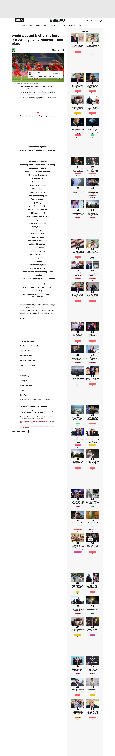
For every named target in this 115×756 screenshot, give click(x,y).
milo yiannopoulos (92, 90)
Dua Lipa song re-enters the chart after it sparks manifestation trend (78, 502)
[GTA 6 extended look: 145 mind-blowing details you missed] (77, 370)
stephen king (92, 173)
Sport (13, 31)
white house (92, 217)
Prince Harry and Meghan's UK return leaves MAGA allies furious (78, 713)
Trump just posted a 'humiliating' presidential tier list (78, 441)
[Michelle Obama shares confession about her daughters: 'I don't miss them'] (77, 99)
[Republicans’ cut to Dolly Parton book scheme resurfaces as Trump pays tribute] (92, 453)
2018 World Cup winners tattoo (27, 423)
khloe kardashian (78, 551)
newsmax (78, 217)
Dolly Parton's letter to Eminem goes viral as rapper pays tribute (92, 631)
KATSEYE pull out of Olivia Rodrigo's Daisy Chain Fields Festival (78, 669)
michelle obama (78, 112)
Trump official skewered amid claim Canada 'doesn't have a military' (78, 691)
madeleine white (92, 445)
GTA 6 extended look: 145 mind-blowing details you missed (78, 380)
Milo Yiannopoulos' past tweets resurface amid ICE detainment (92, 86)
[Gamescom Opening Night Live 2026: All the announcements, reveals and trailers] (92, 660)
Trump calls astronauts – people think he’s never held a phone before (78, 170)
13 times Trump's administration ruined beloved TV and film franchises (92, 587)
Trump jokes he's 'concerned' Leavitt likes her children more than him (92, 109)
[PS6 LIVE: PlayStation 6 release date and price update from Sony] (77, 182)
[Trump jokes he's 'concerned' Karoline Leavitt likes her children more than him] (92, 99)
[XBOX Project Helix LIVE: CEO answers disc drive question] (92, 515)
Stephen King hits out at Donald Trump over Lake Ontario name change (92, 170)
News (31, 25)
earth (92, 135)
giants (92, 506)
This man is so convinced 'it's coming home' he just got (36, 421)
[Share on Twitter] (61, 50)
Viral (64, 25)
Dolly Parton (92, 467)
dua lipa (77, 506)
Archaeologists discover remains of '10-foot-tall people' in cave (92, 502)
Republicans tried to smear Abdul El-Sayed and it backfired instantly (92, 546)
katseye (77, 673)
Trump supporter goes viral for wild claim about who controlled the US (77, 587)
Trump (45, 25)
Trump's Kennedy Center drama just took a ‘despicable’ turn (92, 274)
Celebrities (72, 25)
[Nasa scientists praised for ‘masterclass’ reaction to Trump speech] (77, 121)
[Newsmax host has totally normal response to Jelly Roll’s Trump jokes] (77, 204)
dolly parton (92, 634)
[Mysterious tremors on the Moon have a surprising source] (92, 743)
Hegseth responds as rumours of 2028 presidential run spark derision (92, 191)
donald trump (92, 112)
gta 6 (93, 52)
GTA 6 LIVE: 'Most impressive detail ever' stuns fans (92, 252)
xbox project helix (92, 529)
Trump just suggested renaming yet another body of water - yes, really (77, 87)
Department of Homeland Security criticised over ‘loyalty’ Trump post (92, 336)
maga (78, 591)
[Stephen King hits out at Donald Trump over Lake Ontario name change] (92, 161)
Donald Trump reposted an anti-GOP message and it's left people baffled (92, 296)
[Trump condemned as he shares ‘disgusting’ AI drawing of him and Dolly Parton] (77, 37)
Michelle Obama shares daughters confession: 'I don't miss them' (78, 108)
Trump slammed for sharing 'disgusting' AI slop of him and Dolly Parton (77, 47)
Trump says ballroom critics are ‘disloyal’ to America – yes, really (92, 712)
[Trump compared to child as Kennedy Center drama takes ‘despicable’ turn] (92, 265)
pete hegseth (92, 195)
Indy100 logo (57, 20)
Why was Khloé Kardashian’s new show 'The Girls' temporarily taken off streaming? (78, 547)
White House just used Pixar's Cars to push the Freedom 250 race (78, 609)
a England (52, 421)
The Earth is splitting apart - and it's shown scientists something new (92, 131)
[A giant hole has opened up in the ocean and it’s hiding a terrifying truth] (77, 743)
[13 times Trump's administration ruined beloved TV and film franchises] (92, 577)
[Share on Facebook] (58, 50)
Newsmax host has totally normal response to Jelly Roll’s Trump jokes (78, 214)
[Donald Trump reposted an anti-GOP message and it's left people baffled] (92, 286)
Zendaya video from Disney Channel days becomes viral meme (92, 691)
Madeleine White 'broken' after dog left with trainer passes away (92, 441)
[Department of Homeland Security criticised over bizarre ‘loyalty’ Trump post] (92, 326)
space (92, 613)
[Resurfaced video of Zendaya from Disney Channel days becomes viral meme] (92, 681)
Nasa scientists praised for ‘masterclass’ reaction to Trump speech (78, 131)
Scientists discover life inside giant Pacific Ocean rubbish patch (77, 418)
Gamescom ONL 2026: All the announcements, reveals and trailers (92, 669)
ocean (78, 423)
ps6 (77, 195)
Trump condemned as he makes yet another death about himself (78, 252)
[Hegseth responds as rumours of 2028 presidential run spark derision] (92, 182)
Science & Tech (55, 25)
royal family (78, 717)
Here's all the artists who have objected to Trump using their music (92, 380)
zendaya (92, 695)
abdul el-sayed (92, 551)
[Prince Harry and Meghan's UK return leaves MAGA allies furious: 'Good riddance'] (77, 703)
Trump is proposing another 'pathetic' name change (92, 358)
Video (80, 25)
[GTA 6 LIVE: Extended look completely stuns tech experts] (92, 37)
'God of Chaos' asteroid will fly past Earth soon (92, 608)
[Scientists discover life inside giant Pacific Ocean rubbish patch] (77, 409)
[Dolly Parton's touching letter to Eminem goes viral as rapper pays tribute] (92, 621)
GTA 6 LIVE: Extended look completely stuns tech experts (92, 46)
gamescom (92, 673)
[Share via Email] (63, 50)
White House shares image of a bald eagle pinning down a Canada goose (92, 214)
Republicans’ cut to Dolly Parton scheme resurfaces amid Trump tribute (92, 463)
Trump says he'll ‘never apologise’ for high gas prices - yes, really (78, 358)
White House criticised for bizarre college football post (77, 274)
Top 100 (24, 25)
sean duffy (78, 695)
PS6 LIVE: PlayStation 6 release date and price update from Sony (77, 191)
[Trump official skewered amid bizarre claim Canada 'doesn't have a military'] (77, 681)
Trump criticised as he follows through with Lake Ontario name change (77, 336)
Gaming (38, 25)
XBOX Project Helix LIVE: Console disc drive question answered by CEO (92, 524)
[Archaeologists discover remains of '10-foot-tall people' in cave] (92, 493)
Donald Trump (77, 52)
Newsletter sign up (93, 21)
